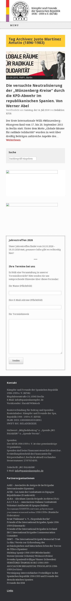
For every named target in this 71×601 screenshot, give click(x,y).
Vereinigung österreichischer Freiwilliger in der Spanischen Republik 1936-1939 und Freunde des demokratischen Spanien (32, 576)
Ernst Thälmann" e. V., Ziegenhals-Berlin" (28, 519)
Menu (14, 25)
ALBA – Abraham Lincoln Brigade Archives (30, 498)
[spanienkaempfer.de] (35, 11)
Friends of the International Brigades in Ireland (32, 529)
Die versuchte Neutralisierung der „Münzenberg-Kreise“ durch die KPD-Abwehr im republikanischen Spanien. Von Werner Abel (35, 95)
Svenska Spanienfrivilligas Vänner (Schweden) (31, 559)
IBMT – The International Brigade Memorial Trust (33, 539)
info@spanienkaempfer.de (29, 470)
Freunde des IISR (16, 583)
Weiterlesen (13, 140)
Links (10, 590)
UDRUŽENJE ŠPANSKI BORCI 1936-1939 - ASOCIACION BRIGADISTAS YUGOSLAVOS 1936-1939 (32, 566)
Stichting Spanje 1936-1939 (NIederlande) (28, 552)
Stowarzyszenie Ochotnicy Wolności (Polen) (30, 556)
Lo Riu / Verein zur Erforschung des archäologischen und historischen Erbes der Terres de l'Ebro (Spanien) (34, 546)
